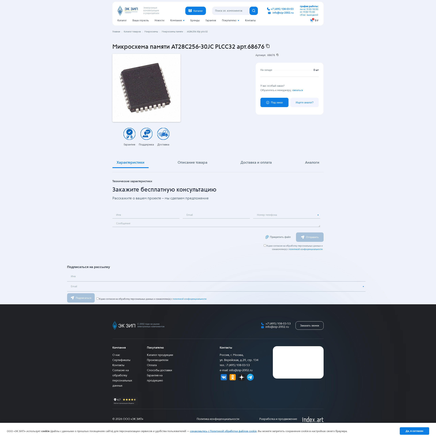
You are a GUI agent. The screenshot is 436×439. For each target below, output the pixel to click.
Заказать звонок (309, 325)
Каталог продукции (160, 355)
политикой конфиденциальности (306, 249)
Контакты (250, 20)
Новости (159, 20)
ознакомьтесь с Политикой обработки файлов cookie (223, 431)
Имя (118, 215)
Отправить (312, 237)
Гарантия (211, 20)
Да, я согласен (414, 431)
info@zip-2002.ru (283, 13)
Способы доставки (159, 370)
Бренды (195, 20)
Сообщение (123, 223)
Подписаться (83, 297)
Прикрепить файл (280, 237)
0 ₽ (316, 20)
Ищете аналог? (304, 102)
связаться (297, 90)
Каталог (122, 20)
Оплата (152, 365)
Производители (157, 360)
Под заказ (277, 102)
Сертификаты (121, 360)
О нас (116, 355)
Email (189, 215)
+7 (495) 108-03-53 (282, 9)
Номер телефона (267, 215)
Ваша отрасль (141, 20)
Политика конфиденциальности (218, 419)
